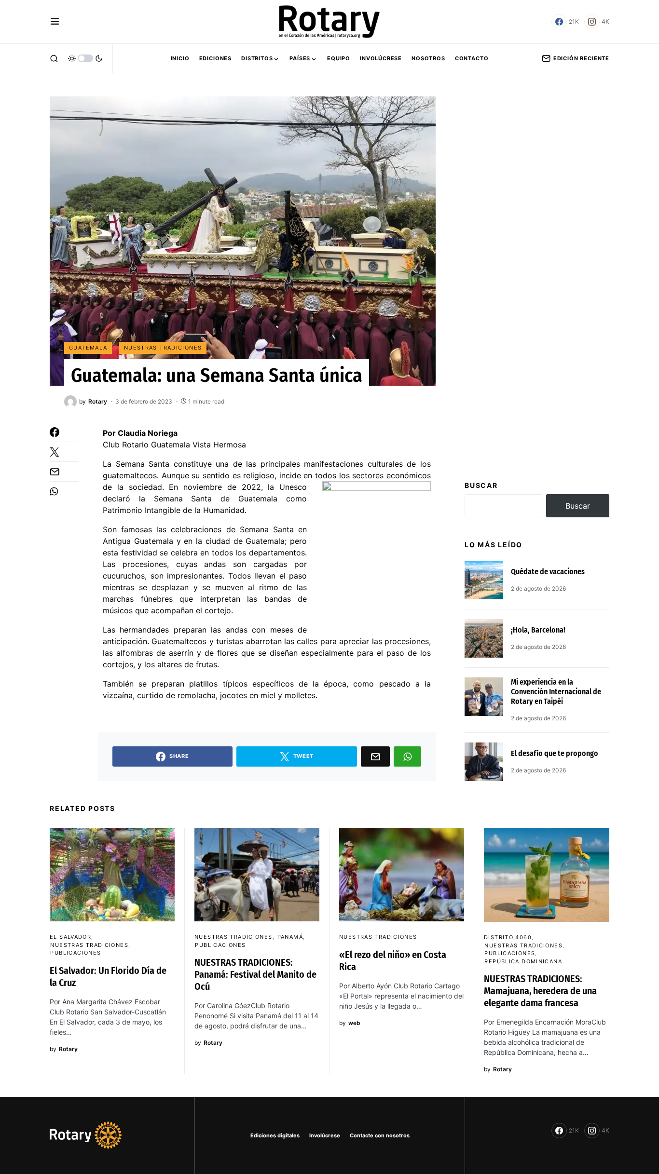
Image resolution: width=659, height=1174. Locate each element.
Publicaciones (75, 952)
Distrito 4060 (508, 937)
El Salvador (70, 936)
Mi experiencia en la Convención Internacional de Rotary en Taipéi (556, 691)
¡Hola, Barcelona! (538, 629)
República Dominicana (523, 961)
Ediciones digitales (275, 1135)
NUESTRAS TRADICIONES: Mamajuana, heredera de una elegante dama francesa (540, 991)
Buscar (481, 485)
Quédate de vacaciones (548, 571)
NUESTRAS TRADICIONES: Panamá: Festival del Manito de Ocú (255, 974)
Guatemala (88, 347)
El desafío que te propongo (554, 753)
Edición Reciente (581, 58)
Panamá (290, 936)
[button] (55, 21)
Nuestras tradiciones (163, 347)
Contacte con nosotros (380, 1135)
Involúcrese (324, 1135)
